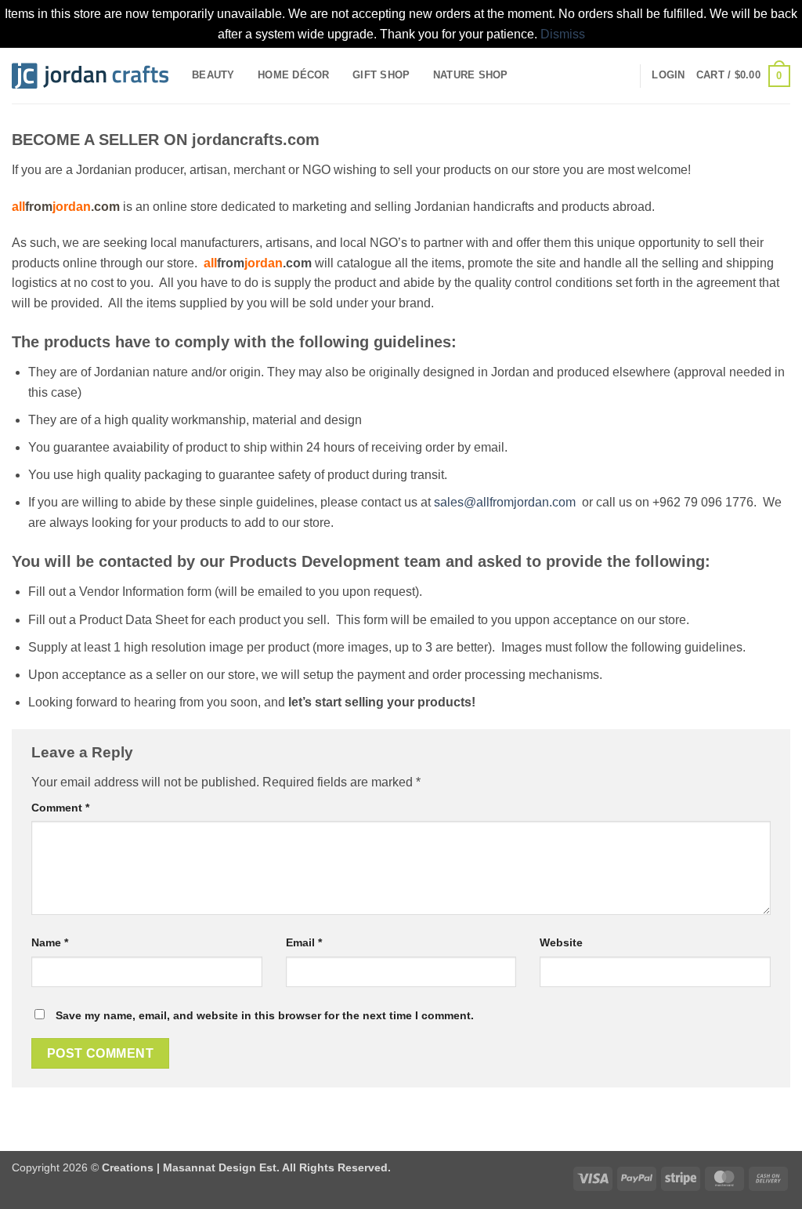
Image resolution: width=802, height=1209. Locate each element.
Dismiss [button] (562, 34)
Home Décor (294, 75)
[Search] (622, 75)
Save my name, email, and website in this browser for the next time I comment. (265, 1015)
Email (304, 942)
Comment (60, 807)
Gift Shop (381, 75)
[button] (668, 75)
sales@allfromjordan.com (505, 502)
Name (49, 942)
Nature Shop (470, 75)
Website (561, 942)
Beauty (213, 75)
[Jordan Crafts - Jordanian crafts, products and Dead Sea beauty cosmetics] (90, 76)
